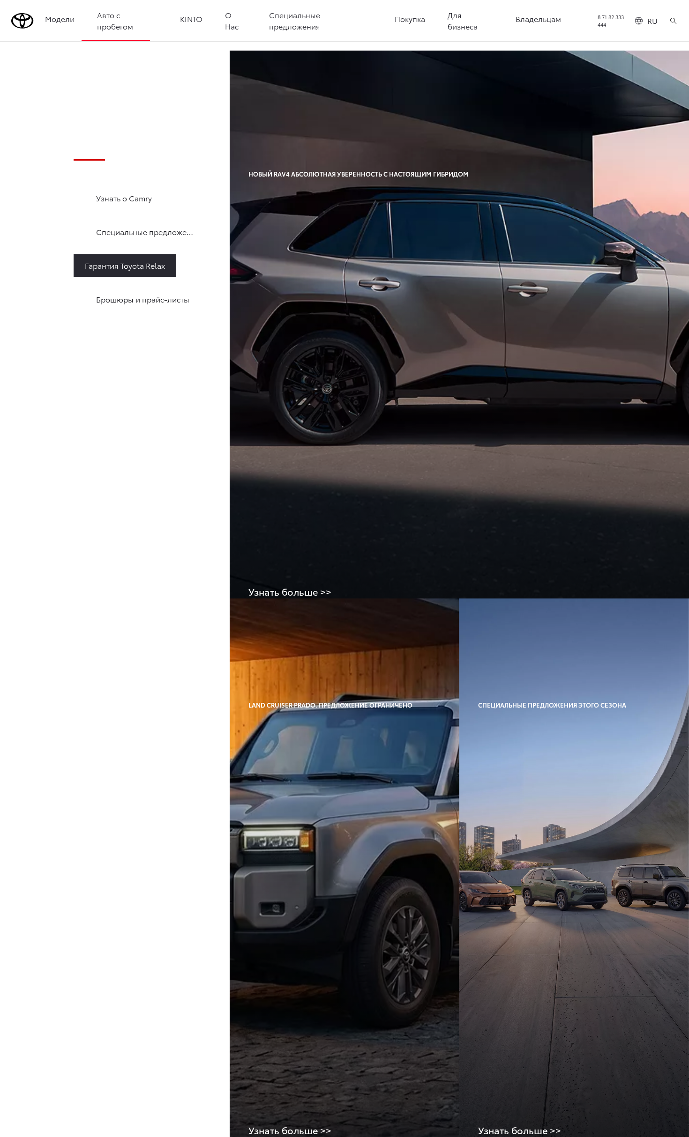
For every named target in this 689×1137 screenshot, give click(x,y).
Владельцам (538, 18)
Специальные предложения (294, 20)
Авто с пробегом (115, 20)
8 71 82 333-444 (612, 21)
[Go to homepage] (22, 21)
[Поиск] (673, 20)
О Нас (232, 20)
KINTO (191, 18)
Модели (60, 18)
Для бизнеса (463, 20)
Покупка (410, 18)
